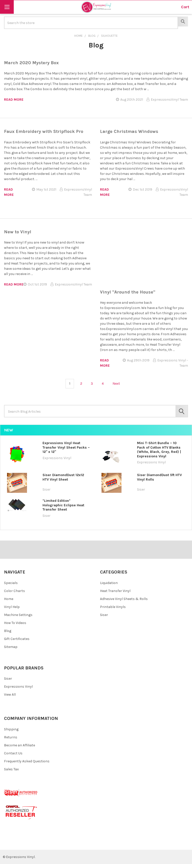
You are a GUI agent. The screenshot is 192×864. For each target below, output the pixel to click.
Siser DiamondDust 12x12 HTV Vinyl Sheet (63, 477)
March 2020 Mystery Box (31, 62)
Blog (7, 631)
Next (116, 383)
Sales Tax (11, 769)
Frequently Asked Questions (27, 761)
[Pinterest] (18, 842)
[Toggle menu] (7, 7)
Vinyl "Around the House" (127, 292)
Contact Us (13, 753)
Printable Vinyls (113, 607)
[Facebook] (10, 842)
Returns (10, 737)
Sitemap (11, 647)
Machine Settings (18, 615)
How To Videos (15, 623)
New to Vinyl (17, 232)
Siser (104, 615)
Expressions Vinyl (18, 686)
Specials (11, 583)
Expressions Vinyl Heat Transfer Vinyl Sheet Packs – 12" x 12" (66, 447)
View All (10, 694)
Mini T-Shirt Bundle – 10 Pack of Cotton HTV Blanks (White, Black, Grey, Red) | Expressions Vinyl (159, 449)
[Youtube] (27, 842)
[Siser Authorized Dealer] (21, 793)
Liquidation (109, 583)
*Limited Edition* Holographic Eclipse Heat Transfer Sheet (63, 505)
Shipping (11, 729)
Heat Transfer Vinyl (115, 591)
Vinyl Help (12, 607)
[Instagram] (36, 842)
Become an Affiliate (19, 745)
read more (14, 99)
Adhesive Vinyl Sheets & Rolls (124, 599)
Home (8, 599)
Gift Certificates (17, 639)
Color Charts (14, 591)
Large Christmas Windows (129, 131)
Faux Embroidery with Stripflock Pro (43, 131)
